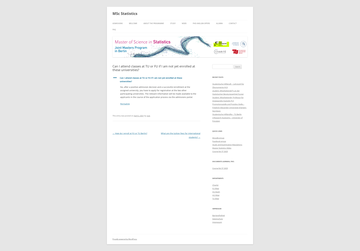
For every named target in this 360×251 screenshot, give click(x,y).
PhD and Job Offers (201, 23)
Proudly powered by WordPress (124, 239)
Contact (233, 23)
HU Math (216, 192)
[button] (156, 79)
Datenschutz (217, 219)
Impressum (217, 222)
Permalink (125, 104)
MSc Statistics (124, 13)
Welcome (133, 23)
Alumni (219, 23)
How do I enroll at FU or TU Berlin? (129, 133)
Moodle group (218, 138)
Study (173, 23)
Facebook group (219, 141)
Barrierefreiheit (218, 215)
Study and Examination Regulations (227, 144)
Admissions (117, 23)
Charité (215, 185)
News (184, 23)
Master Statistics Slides (221, 148)
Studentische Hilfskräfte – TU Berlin (227, 114)
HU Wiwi (215, 195)
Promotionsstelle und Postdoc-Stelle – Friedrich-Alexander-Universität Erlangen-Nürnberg (229, 107)
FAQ (114, 29)
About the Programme (153, 23)
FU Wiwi (215, 188)
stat (148, 115)
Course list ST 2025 (220, 151)
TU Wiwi (215, 198)
